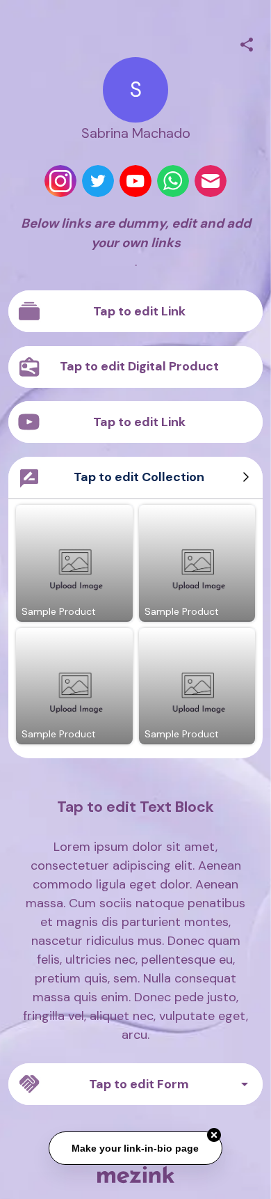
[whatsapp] (173, 181)
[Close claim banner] (214, 1134)
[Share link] (246, 42)
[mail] (211, 181)
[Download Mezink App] (135, 1174)
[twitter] (98, 181)
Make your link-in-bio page (135, 1147)
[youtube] (135, 181)
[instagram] (60, 181)
